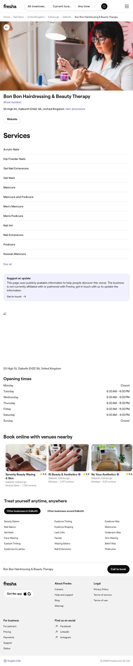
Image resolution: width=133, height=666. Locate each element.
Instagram (65, 637)
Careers (59, 589)
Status (6, 648)
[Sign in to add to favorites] (42, 448)
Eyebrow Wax (112, 521)
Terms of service (103, 594)
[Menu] (127, 6)
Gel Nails (9, 532)
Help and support (64, 594)
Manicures (110, 527)
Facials (58, 538)
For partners (9, 626)
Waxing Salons (62, 543)
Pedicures (110, 549)
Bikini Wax (110, 543)
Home (6, 17)
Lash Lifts (60, 532)
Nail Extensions (63, 549)
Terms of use (101, 600)
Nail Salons (10, 527)
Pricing (7, 631)
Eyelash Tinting (12, 543)
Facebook (65, 626)
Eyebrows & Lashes (14, 549)
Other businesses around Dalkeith (65, 511)
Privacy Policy (101, 589)
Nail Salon (19, 17)
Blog (57, 600)
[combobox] (37, 6)
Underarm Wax (113, 532)
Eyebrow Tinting (63, 521)
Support (7, 642)
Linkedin (64, 631)
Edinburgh (53, 17)
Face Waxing (11, 538)
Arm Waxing (111, 538)
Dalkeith (67, 17)
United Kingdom (36, 17)
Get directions (75, 108)
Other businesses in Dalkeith (22, 511)
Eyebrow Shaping (64, 527)
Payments (8, 637)
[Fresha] (9, 6)
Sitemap (59, 605)
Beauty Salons (11, 521)
